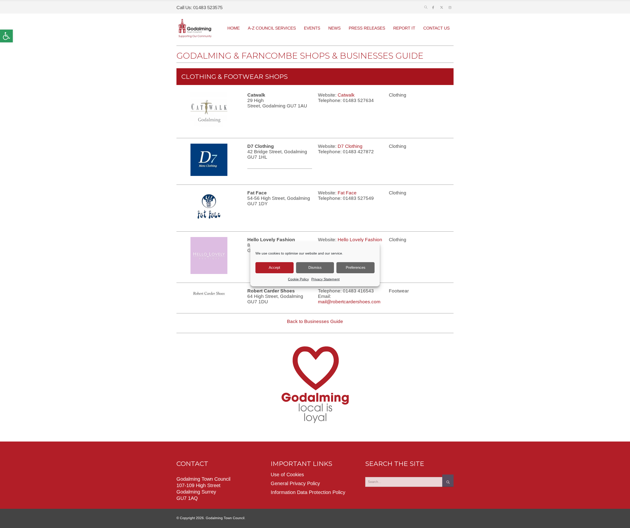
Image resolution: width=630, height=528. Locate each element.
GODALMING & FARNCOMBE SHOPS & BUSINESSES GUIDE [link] (300, 56)
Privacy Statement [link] (325, 279)
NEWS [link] (334, 28)
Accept (274, 267)
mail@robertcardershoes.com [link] (349, 301)
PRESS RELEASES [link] (367, 28)
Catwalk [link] (346, 95)
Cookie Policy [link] (298, 279)
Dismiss (315, 267)
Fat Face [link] (347, 192)
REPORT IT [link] (404, 28)
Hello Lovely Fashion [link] (360, 239)
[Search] (448, 481)
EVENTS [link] (312, 28)
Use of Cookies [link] (287, 474)
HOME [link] (233, 28)
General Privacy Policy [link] (295, 483)
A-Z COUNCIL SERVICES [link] (272, 28)
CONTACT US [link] (436, 28)
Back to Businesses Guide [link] (315, 321)
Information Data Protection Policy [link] (308, 492)
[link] (6, 36)
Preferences (355, 267)
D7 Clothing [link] (350, 146)
